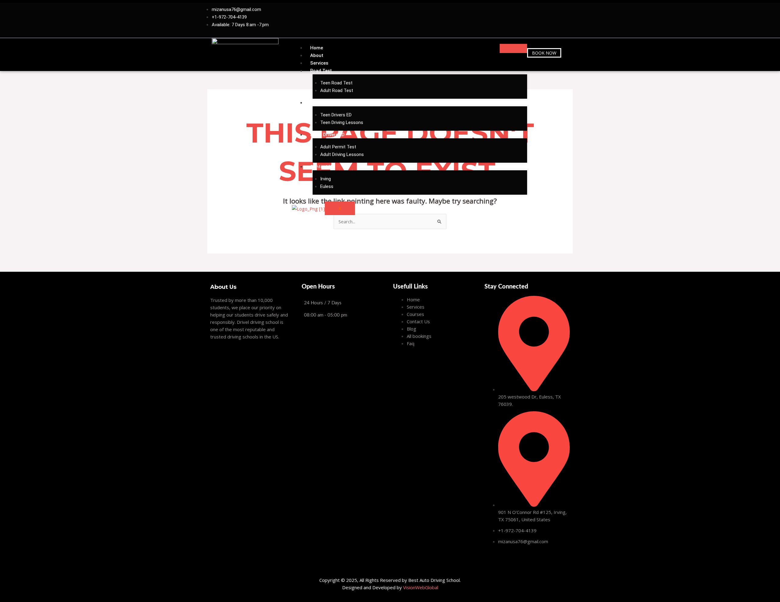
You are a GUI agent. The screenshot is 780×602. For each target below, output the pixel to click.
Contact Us (322, 166)
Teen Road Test (336, 83)
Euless (326, 186)
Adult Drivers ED (327, 134)
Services (319, 63)
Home (316, 48)
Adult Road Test (336, 90)
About (316, 55)
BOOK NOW (544, 53)
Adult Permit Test (338, 147)
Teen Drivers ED (326, 102)
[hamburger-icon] (513, 48)
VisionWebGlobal (420, 587)
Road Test (321, 70)
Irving (325, 179)
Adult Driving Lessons (342, 154)
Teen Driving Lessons (341, 122)
